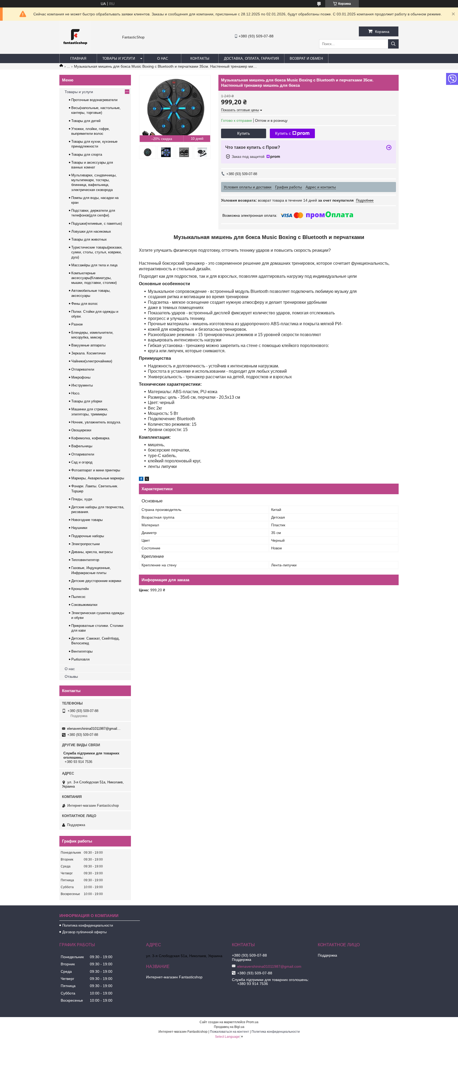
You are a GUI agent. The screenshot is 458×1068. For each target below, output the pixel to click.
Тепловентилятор (85, 560)
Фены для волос (84, 304)
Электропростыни (85, 544)
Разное (77, 324)
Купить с (283, 133)
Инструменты (82, 385)
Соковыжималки (84, 605)
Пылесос (78, 597)
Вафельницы (81, 446)
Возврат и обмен (306, 58)
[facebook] (141, 479)
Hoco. (75, 393)
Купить (243, 133)
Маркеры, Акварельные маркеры (97, 478)
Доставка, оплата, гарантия (251, 58)
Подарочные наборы (87, 536)
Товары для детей (85, 121)
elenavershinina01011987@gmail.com (94, 729)
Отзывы (71, 676)
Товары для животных (89, 239)
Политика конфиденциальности (87, 925)
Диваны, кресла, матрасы (92, 552)
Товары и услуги (118, 58)
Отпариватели (82, 454)
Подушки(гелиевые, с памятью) (96, 223)
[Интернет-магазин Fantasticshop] (75, 51)
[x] (147, 479)
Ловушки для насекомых (91, 231)
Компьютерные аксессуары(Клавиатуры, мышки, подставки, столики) (94, 278)
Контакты (199, 58)
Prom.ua (252, 1022)
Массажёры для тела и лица (94, 265)
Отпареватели (82, 369)
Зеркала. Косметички (88, 353)
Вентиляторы (82, 651)
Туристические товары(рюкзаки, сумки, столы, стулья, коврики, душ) (96, 252)
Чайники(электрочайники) (91, 361)
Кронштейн (80, 589)
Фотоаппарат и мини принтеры (95, 470)
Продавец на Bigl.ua (229, 1027)
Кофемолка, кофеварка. (90, 438)
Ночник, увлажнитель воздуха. (96, 422)
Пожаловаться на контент (229, 1032)
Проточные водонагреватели (94, 100)
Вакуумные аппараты (88, 345)
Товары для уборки (86, 401)
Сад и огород (82, 462)
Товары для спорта (86, 155)
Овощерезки (81, 430)
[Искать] (393, 44)
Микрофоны (80, 377)
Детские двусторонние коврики (96, 581)
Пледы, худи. (82, 499)
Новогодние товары (87, 520)
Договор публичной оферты (84, 932)
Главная (78, 58)
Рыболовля (80, 659)
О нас (162, 58)
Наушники (79, 528)
